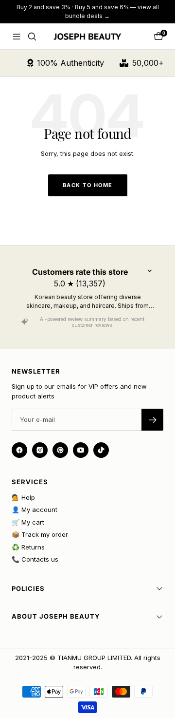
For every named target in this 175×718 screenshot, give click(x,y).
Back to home (88, 185)
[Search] (32, 36)
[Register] (152, 420)
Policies (28, 588)
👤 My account (34, 509)
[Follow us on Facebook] (19, 450)
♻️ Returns (28, 547)
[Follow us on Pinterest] (60, 450)
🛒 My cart (28, 522)
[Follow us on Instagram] (40, 450)
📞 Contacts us (35, 559)
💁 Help (23, 497)
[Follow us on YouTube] (80, 450)
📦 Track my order (40, 534)
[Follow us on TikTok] (101, 450)
